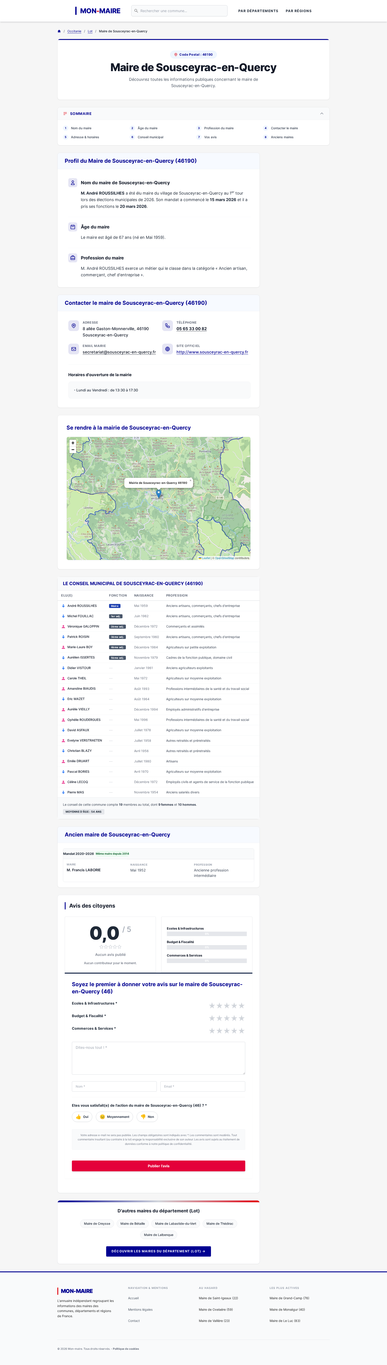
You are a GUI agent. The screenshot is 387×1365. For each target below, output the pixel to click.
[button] (158, 493)
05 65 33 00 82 (191, 328)
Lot (90, 31)
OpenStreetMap (224, 558)
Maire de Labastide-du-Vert (175, 1223)
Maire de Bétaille (132, 1223)
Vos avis (207, 137)
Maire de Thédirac (219, 1223)
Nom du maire (78, 128)
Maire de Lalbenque (158, 1235)
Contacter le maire (281, 128)
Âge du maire (144, 128)
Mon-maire (77, 1291)
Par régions (299, 11)
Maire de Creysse (97, 1223)
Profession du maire (216, 128)
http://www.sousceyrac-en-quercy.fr (212, 352)
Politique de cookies (126, 1348)
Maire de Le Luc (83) (285, 1321)
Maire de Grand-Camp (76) (289, 1298)
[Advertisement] (298, 220)
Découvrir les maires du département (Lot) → (158, 1251)
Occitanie (74, 31)
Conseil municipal (147, 137)
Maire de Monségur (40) (287, 1309)
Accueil (133, 1298)
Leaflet (205, 558)
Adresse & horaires (82, 137)
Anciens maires (279, 137)
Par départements (258, 11)
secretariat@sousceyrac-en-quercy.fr (119, 352)
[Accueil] (59, 31)
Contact (134, 1321)
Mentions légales (140, 1309)
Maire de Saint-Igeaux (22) (218, 1298)
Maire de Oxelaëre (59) (216, 1309)
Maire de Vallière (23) (214, 1321)
